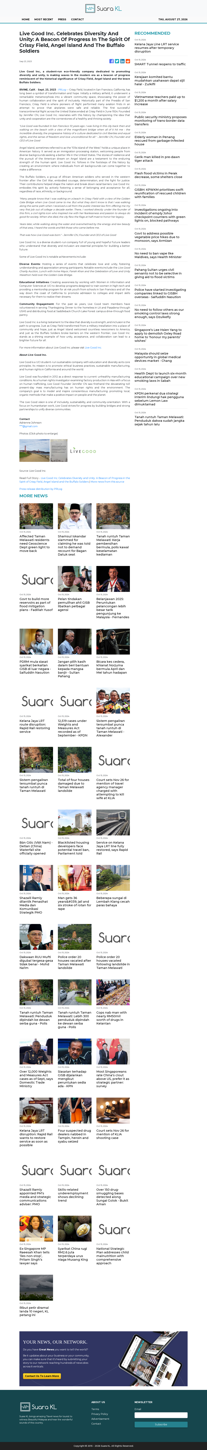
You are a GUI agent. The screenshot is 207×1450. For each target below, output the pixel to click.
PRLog (62, 89)
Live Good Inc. (93, 347)
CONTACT (77, 19)
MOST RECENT (43, 19)
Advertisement (100, 1418)
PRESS (62, 19)
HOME (26, 19)
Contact (96, 1423)
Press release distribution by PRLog (40, 489)
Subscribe (161, 1424)
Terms (95, 1409)
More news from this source (107, 481)
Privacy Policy (99, 1414)
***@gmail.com (28, 426)
